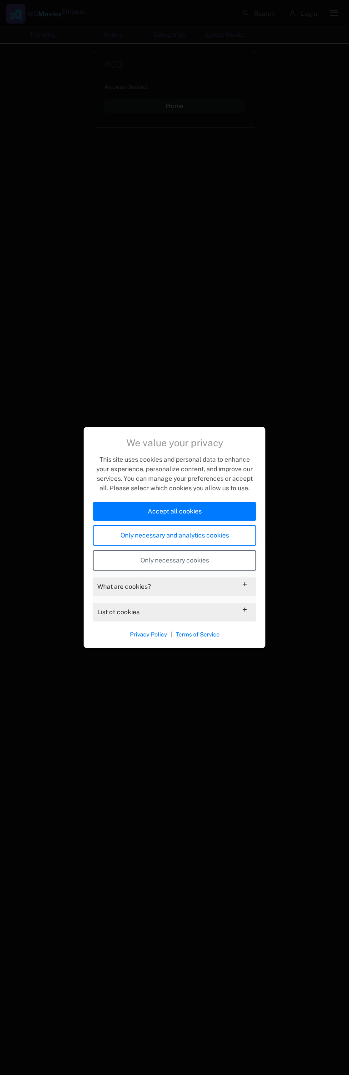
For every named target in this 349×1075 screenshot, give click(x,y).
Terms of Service (197, 634)
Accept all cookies (175, 511)
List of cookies (118, 612)
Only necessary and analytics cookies (174, 535)
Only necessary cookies (174, 560)
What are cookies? (124, 586)
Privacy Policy (148, 634)
